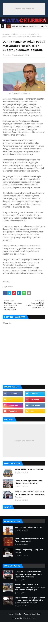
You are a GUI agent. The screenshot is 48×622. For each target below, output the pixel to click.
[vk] (35, 405)
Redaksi (7, 55)
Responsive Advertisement (24, 9)
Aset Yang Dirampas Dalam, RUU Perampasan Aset (29, 539)
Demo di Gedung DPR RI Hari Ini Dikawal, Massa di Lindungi (29, 481)
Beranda (6, 34)
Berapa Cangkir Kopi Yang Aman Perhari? (29, 550)
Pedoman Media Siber (32, 614)
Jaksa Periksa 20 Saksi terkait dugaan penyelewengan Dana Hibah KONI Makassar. (28, 574)
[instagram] (13, 405)
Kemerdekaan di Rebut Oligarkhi (29, 469)
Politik (13, 34)
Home (10, 614)
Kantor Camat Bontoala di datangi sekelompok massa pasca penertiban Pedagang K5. (30, 587)
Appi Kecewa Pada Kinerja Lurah (29, 527)
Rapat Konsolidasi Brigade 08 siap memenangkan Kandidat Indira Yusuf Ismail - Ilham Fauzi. (30, 600)
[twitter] (35, 393)
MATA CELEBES (30, 618)
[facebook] (13, 393)
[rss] (13, 399)
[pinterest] (35, 399)
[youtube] (13, 411)
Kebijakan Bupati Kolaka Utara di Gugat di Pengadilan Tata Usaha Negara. (29, 494)
